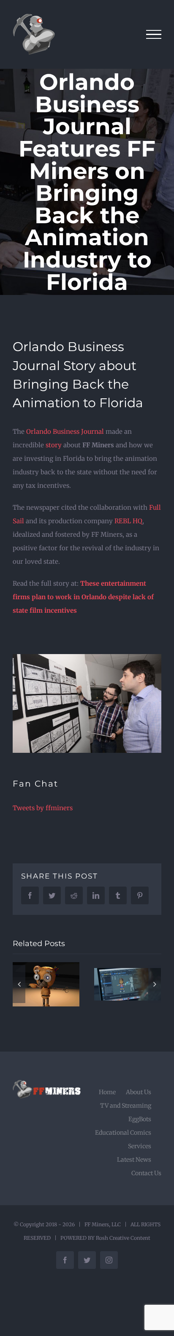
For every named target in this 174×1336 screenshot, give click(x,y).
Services (139, 1146)
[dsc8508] (87, 657)
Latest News (134, 1159)
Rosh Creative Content (123, 1238)
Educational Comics (123, 1132)
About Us (138, 1092)
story (54, 445)
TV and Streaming (125, 1105)
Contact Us (146, 1173)
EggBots (139, 1119)
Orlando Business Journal (65, 431)
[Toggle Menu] (154, 34)
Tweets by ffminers (43, 808)
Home (107, 1092)
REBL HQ (128, 521)
